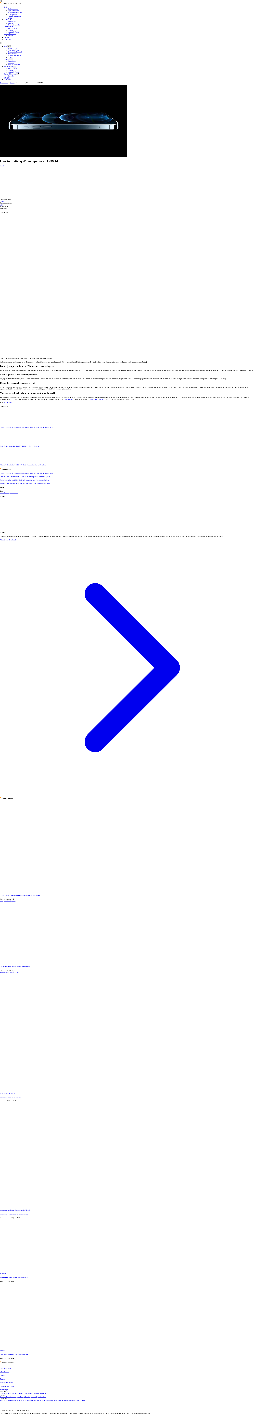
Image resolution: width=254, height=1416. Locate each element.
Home (2, 1393)
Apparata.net (4, 83)
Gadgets (6, 19)
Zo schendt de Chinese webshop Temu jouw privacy (14, 1277)
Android (12, 1397)
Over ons (7, 1393)
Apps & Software (13, 10)
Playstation (39, 1397)
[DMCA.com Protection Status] (2, 1406)
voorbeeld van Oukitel (96, 399)
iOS (34, 1397)
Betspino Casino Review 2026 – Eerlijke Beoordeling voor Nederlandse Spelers (25, 477)
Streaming (11, 35)
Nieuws (12, 83)
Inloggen (7, 37)
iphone (11, 493)
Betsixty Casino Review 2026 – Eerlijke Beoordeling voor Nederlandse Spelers (25, 483)
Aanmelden (7, 39)
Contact (44, 1393)
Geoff (2, 166)
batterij (2, 493)
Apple (17, 1397)
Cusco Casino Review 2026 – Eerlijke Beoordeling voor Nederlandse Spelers (24, 480)
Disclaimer (38, 1393)
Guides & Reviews (10, 34)
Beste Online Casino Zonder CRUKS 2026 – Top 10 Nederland (20, 446)
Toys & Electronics (14, 25)
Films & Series (12, 28)
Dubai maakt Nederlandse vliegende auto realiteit (14, 1354)
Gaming (10, 30)
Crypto (10, 18)
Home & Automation (14, 16)
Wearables (11, 23)
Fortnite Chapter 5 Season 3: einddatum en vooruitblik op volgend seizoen (20, 895)
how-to (6, 493)
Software (82, 1400)
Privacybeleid (30, 1393)
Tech (5, 7)
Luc (1, 205)
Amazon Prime (5, 1397)
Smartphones (12, 21)
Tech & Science (13, 9)
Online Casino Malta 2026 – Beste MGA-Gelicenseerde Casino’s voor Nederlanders (26, 427)
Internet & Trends (13, 32)
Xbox (44, 1397)
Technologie (75, 1400)
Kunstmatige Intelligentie (63, 1400)
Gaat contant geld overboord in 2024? (10, 1097)
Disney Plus (23, 1397)
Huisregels (13, 1393)
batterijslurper (69, 399)
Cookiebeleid (21, 1393)
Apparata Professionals (15, 12)
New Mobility (12, 14)
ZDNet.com (8, 402)
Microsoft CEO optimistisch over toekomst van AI (14, 1214)
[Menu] (1, 1)
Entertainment (8, 27)
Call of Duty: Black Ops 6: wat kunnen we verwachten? (15, 966)
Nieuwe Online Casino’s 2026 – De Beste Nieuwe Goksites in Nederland (23, 465)
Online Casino (16, 1400)
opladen (15, 493)
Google (30, 1397)
